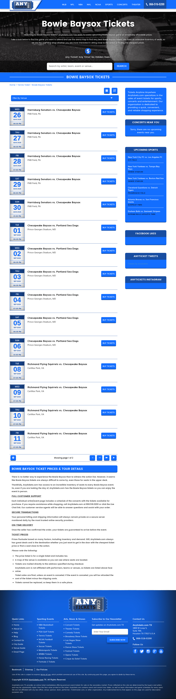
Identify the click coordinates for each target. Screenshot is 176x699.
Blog (16, 636)
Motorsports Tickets (48, 650)
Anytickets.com (36, 679)
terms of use (46, 674)
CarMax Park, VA (36, 368)
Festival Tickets (72, 650)
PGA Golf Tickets (46, 631)
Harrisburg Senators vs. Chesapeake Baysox (54, 109)
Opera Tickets (71, 654)
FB (135, 651)
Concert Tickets (72, 624)
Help (16, 632)
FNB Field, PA (34, 113)
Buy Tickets (109, 111)
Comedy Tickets (72, 632)
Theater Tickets (72, 628)
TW (141, 651)
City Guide (18, 644)
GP (154, 651)
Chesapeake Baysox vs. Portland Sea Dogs (53, 225)
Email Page (19, 651)
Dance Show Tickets (74, 647)
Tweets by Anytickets (138, 263)
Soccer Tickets (45, 646)
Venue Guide (19, 647)
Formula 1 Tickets (47, 661)
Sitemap (29, 669)
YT (161, 651)
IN (148, 651)
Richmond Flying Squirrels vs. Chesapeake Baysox (57, 364)
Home (16, 624)
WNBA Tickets (45, 654)
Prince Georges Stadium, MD (42, 229)
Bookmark (17, 669)
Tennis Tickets (45, 635)
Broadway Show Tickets (76, 636)
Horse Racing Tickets (48, 657)
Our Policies (41, 669)
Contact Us (19, 640)
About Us (18, 628)
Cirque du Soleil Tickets (76, 658)
